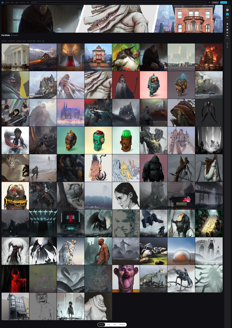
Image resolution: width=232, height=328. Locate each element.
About (108, 324)
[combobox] (118, 2)
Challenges (122, 324)
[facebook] (227, 27)
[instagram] (227, 33)
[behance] (227, 35)
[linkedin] (227, 30)
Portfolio (101, 324)
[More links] (230, 2)
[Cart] (209, 2)
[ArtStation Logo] (2, 2)
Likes (114, 324)
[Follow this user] (227, 14)
